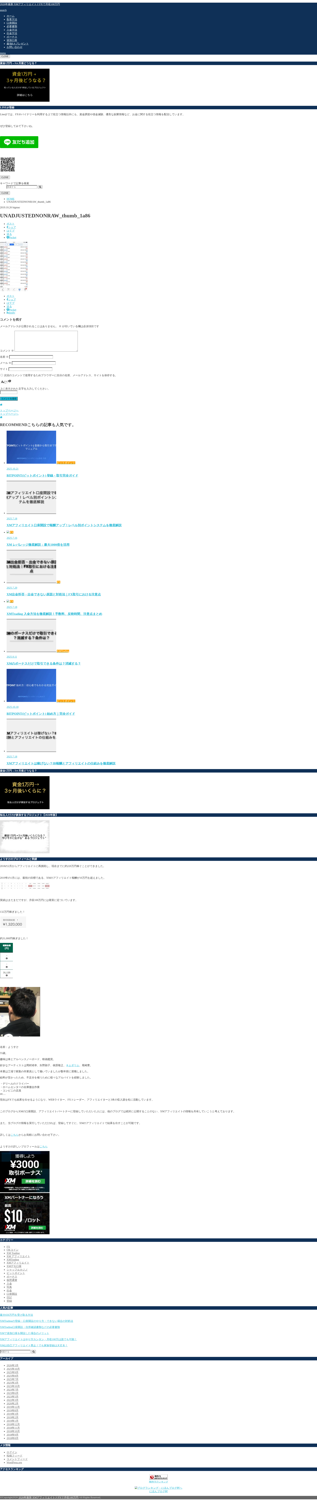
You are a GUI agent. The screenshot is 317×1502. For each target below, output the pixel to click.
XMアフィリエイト (18, 1262)
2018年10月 (13, 1431)
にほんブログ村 (158, 1491)
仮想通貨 (12, 1280)
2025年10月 (13, 1368)
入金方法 (12, 29)
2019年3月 (12, 1414)
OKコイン (12, 1249)
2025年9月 (12, 1372)
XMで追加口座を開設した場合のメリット (24, 1333)
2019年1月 (12, 1420)
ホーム (11, 16)
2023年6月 (12, 1393)
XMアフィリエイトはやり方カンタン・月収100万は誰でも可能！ (38, 1339)
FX (8, 1246)
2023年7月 (12, 1389)
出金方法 (12, 33)
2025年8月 (12, 1375)
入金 (9, 1283)
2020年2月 (12, 1403)
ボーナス (12, 36)
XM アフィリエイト (18, 1256)
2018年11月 (13, 1427)
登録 (9, 1300)
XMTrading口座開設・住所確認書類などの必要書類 (30, 1327)
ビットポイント (16, 1273)
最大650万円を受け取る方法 (16, 1314)
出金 (9, 1290)
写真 (9, 1287)
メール (5, 363)
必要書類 (12, 26)
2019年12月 (13, 1407)
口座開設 (12, 22)
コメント (7, 350)
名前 (4, 356)
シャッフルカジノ (17, 1269)
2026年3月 (12, 1365)
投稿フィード (14, 1455)
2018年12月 (13, 1424)
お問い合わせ (14, 47)
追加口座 (12, 40)
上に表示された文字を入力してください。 (25, 388)
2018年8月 (12, 1438)
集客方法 (12, 19)
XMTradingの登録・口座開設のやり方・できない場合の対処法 (36, 1321)
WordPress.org (14, 1462)
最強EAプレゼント (18, 43)
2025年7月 (12, 1379)
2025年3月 (12, 1382)
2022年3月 (12, 1400)
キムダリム (72, 1065)
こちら (14, 1134)
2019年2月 (12, 1417)
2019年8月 (12, 1410)
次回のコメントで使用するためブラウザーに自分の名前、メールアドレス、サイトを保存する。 (61, 375)
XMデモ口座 (14, 1266)
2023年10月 (13, 1386)
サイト (4, 369)
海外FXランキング (158, 1481)
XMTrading (13, 1259)
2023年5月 (12, 1396)
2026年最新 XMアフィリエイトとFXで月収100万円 (30, 4)
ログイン (12, 1452)
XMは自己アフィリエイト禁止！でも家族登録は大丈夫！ (34, 1345)
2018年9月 (12, 1434)
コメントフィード (17, 1459)
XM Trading (13, 1253)
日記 (9, 1297)
